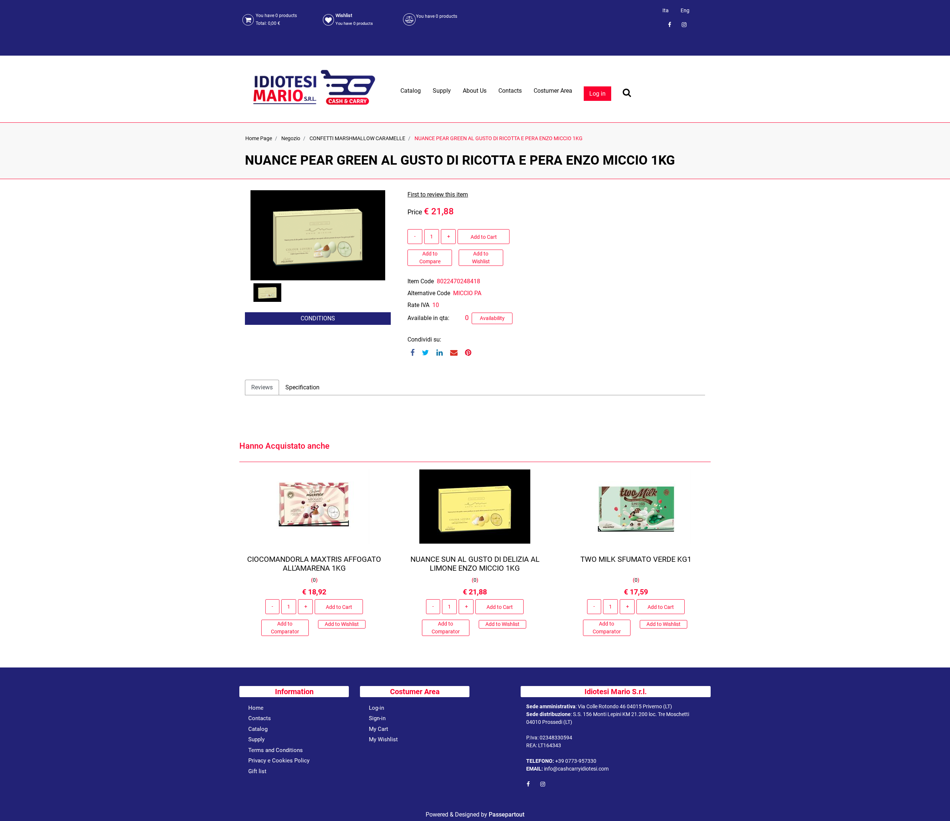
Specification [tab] (302, 387)
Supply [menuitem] (442, 90)
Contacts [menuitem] (510, 90)
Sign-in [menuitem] (377, 718)
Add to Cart (484, 237)
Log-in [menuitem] (376, 708)
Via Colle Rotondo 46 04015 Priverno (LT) (625, 706)
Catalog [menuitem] (410, 90)
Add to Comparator (285, 627)
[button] (317, 234)
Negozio (290, 138)
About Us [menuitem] (475, 90)
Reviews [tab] (262, 387)
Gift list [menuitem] (257, 771)
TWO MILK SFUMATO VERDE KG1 (635, 559)
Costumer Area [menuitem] (553, 90)
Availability (492, 318)
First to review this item (437, 194)
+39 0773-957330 (575, 761)
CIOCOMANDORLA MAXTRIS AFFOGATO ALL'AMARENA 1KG (314, 564)
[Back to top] (935, 804)
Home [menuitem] (255, 708)
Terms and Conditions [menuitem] (275, 750)
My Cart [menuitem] (378, 729)
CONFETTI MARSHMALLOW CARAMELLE (357, 138)
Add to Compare (429, 257)
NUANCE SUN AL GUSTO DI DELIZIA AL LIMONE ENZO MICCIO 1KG (475, 564)
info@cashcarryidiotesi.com (576, 769)
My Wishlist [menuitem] (383, 739)
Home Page (258, 138)
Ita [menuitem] (665, 10)
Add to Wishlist (481, 257)
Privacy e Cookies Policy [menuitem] (278, 760)
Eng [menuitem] (685, 10)
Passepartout (506, 814)
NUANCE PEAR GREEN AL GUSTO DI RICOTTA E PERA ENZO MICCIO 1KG (499, 138)
